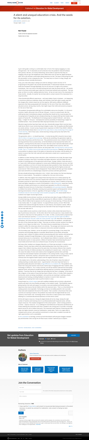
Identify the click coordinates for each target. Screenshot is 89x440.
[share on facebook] (2, 215)
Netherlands (57, 183)
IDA (21, 438)
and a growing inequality (59, 187)
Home (51, 2)
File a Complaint (79, 434)
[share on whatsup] (2, 223)
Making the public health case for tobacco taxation (66, 369)
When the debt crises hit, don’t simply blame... (24, 369)
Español (23, 22)
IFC (23, 438)
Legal (8, 434)
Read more (38, 424)
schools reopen (33, 281)
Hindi (54, 338)
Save (21, 412)
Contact (67, 2)
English (20, 22)
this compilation (24, 316)
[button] (79, 3)
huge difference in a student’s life (51, 264)
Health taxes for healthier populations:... (37, 369)
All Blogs (56, 2)
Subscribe (73, 335)
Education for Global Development (50, 8)
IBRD (19, 438)
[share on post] (2, 218)
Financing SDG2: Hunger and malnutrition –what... (51, 369)
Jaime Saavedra (17, 20)
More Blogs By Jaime (35, 358)
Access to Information (21, 434)
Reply (70, 426)
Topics (62, 2)
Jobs (27, 434)
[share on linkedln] (2, 221)
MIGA (26, 438)
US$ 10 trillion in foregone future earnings (30, 138)
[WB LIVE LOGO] (74, 3)
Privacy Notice (32, 406)
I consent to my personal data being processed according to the (59, 342)
